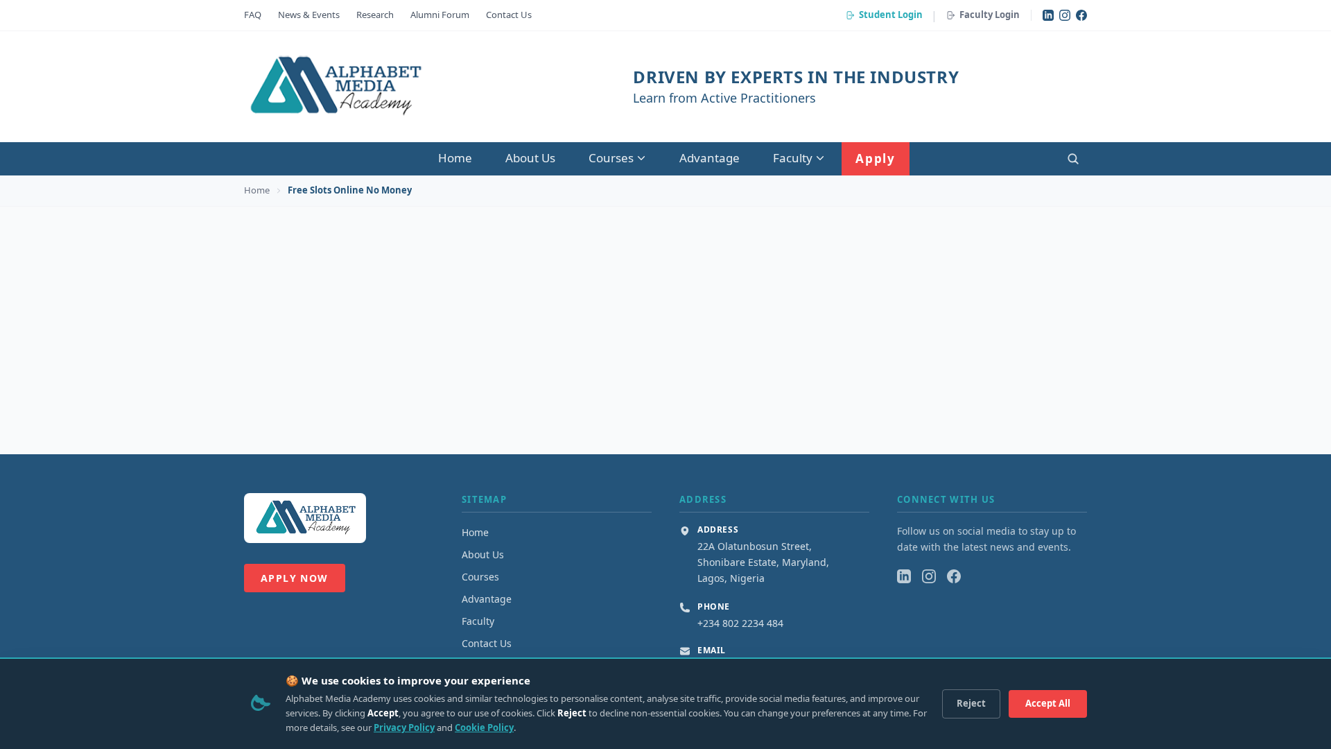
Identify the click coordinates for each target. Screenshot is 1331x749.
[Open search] (1073, 159)
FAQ (252, 14)
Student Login (891, 14)
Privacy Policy (404, 727)
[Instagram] (1064, 15)
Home (455, 158)
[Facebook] (1081, 15)
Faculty (792, 158)
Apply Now (295, 578)
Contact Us (509, 14)
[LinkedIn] (1048, 15)
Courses (611, 158)
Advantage (709, 158)
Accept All (1047, 703)
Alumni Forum (439, 14)
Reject (971, 703)
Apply (875, 158)
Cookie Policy (484, 727)
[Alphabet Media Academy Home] (334, 86)
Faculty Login (989, 14)
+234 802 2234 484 (740, 623)
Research (375, 14)
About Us (530, 158)
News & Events (309, 14)
